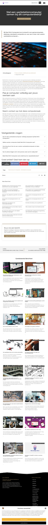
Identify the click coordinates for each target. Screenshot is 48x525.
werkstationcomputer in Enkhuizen (31, 81)
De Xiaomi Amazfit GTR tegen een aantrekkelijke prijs (32, 353)
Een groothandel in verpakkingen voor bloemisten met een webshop (34, 186)
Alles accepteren (24, 519)
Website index (35, 494)
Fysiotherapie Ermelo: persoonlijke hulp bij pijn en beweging (12, 207)
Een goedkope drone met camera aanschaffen (13, 352)
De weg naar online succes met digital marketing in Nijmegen (11, 211)
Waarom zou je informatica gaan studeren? (12, 429)
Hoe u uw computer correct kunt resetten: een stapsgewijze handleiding (13, 301)
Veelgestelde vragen (19, 74)
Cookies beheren (24, 522)
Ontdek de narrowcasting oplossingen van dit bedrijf (34, 301)
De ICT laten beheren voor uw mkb (10, 326)
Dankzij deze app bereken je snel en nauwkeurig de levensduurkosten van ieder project (12, 379)
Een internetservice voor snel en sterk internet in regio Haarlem (13, 404)
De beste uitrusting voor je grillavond (34, 202)
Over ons (34, 479)
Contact (34, 487)
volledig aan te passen (8, 104)
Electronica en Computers (24, 18)
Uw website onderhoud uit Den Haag (33, 429)
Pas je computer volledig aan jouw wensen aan (25, 72)
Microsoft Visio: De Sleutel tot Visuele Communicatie (33, 275)
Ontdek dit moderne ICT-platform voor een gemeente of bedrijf (34, 378)
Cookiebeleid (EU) (35, 489)
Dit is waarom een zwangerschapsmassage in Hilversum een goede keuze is (35, 190)
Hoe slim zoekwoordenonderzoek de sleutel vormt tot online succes (12, 215)
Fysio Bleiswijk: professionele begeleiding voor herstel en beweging (35, 211)
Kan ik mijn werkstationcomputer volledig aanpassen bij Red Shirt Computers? (24, 137)
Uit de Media (34, 492)
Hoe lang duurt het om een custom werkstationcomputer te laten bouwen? (24, 147)
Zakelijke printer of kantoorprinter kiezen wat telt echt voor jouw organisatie (11, 186)
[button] (45, 508)
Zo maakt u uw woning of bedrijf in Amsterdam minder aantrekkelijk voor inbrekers (11, 191)
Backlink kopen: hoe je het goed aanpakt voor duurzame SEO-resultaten (35, 499)
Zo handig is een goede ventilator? (32, 326)
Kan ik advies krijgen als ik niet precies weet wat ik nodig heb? (24, 151)
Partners (34, 483)
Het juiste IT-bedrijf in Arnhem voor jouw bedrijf (33, 456)
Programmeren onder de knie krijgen (32, 403)
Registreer (34, 485)
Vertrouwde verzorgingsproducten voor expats (35, 195)
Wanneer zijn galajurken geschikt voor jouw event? (12, 195)
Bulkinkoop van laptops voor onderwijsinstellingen (8, 203)
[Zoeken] (40, 3)
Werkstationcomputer (26, 169)
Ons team (34, 481)
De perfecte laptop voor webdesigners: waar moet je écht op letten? (12, 275)
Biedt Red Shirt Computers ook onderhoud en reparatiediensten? (24, 156)
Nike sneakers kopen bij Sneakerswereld (35, 206)
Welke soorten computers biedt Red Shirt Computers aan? (24, 142)
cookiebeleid (23, 515)
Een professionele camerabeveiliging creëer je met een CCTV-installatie (12, 456)
